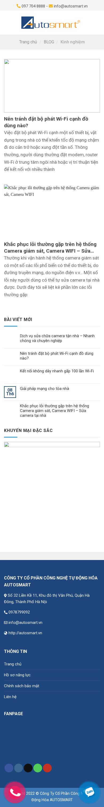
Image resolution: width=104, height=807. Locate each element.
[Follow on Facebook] (9, 768)
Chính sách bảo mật (21, 686)
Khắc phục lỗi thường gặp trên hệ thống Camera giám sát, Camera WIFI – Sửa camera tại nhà (54, 411)
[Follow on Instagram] (18, 768)
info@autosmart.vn (25, 622)
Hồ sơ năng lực (17, 675)
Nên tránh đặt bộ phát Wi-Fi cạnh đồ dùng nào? (56, 356)
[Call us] (37, 768)
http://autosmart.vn (25, 633)
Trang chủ (28, 41)
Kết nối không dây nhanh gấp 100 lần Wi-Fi (57, 371)
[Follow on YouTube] (47, 768)
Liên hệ (10, 696)
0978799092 (19, 612)
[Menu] (7, 22)
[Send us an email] (28, 768)
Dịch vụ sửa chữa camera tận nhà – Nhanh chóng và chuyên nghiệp (57, 338)
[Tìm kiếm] (87, 22)
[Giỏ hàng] (97, 22)
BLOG (49, 41)
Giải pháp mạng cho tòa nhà (44, 388)
